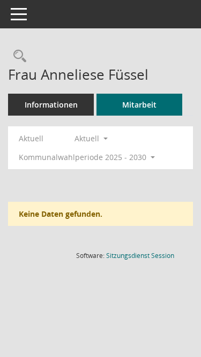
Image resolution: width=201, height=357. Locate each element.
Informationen (51, 105)
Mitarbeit (139, 105)
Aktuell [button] (88, 138)
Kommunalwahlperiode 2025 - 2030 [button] (83, 157)
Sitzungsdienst (140, 255)
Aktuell (31, 138)
